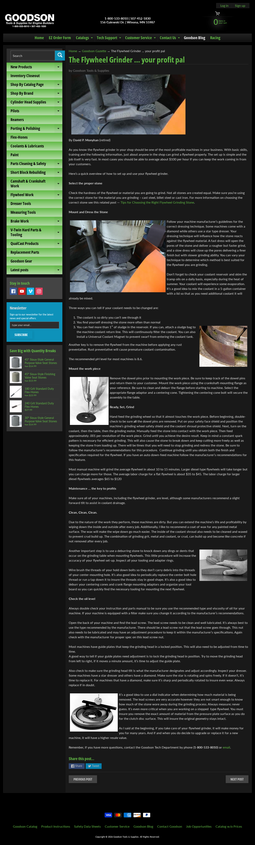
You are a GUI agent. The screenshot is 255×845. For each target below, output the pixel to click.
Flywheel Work (36, 195)
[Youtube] (22, 291)
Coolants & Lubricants (27, 146)
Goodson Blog (194, 37)
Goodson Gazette (94, 51)
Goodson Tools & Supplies (126, 836)
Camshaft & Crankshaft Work (36, 183)
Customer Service (141, 38)
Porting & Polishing (36, 129)
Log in (224, 5)
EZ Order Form (60, 37)
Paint (15, 154)
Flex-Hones (19, 137)
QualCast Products (36, 244)
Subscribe (21, 335)
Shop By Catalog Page (36, 85)
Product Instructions (55, 826)
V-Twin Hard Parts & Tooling (36, 232)
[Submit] (60, 56)
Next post (237, 779)
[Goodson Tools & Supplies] (29, 20)
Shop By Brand (36, 94)
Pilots (36, 111)
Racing (215, 37)
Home (39, 37)
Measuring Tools (23, 212)
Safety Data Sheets (87, 826)
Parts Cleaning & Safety (36, 164)
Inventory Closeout (25, 75)
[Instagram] (39, 291)
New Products (36, 67)
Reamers (17, 119)
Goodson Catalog (25, 826)
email (226, 747)
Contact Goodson (169, 826)
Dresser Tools (21, 203)
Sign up (240, 5)
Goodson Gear (21, 261)
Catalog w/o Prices (229, 826)
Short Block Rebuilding (36, 173)
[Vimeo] (30, 291)
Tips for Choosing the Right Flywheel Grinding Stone (157, 202)
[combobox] (33, 56)
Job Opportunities (199, 826)
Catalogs (85, 38)
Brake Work (36, 222)
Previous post (83, 779)
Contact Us (170, 38)
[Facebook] (13, 291)
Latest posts (36, 270)
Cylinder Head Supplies (36, 102)
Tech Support (109, 38)
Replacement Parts (25, 252)
